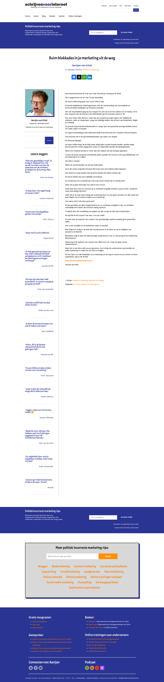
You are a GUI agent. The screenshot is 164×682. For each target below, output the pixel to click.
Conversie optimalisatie (113, 566)
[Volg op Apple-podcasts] (102, 668)
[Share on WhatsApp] (84, 77)
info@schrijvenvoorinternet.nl (128, 678)
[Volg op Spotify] (87, 668)
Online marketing (90, 69)
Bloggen (43, 566)
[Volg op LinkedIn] (31, 668)
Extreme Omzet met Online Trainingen (103, 642)
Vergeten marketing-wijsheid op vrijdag (88, 280)
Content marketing (85, 566)
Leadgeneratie (92, 571)
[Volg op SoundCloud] (97, 668)
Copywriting (49, 571)
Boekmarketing (61, 566)
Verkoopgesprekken (107, 582)
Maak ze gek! (93, 624)
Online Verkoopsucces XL (98, 651)
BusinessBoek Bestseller (97, 648)
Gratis (36, 16)
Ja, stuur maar (126, 32)
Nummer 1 (93, 621)
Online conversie (52, 577)
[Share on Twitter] (79, 77)
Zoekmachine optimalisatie (84, 587)
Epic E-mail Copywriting (97, 645)
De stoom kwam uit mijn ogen (85, 284)
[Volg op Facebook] (36, 668)
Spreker (62, 16)
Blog (44, 16)
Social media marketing (60, 582)
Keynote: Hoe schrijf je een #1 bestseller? (47, 651)
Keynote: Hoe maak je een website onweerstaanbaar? (51, 648)
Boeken (52, 16)
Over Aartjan (113, 6)
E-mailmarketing (70, 571)
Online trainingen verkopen (106, 577)
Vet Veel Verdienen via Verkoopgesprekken (104, 639)
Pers (120, 6)
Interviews (128, 6)
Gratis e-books (37, 628)
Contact (135, 6)
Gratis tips (36, 625)
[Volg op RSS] (92, 668)
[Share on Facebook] (74, 77)
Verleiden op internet (96, 627)
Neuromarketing (114, 571)
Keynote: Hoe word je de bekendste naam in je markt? (51, 639)
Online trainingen (75, 16)
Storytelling (84, 582)
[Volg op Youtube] (41, 668)
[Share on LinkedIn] (89, 77)
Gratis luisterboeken (39, 621)
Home (27, 16)
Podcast (104, 6)
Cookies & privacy (92, 678)
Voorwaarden (80, 678)
